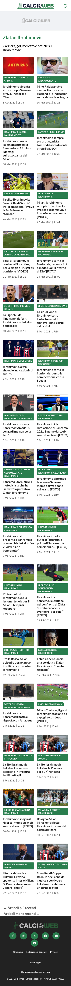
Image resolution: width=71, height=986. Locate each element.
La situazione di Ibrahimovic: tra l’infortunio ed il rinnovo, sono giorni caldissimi (50, 319)
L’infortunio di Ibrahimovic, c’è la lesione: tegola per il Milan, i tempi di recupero (16, 601)
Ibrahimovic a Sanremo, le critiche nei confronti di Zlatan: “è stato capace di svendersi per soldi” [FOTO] (52, 606)
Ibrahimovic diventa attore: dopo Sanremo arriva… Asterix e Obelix (17, 92)
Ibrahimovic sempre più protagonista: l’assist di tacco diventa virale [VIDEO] (52, 143)
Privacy (54, 951)
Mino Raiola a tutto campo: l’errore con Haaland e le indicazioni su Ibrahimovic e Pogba (52, 92)
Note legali (35, 962)
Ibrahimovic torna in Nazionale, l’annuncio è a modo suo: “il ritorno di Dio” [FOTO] (52, 266)
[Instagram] (23, 935)
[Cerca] (66, 6)
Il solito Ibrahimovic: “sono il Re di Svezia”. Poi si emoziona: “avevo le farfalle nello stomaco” (18, 207)
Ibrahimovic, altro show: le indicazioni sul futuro (18, 370)
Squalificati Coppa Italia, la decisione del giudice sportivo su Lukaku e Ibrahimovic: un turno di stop (51, 880)
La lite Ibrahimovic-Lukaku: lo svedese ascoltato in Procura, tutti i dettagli (16, 770)
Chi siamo (18, 951)
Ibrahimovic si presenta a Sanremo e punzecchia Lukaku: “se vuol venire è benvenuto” (18, 543)
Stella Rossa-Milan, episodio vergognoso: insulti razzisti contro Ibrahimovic (17, 664)
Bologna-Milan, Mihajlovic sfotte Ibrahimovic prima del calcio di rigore (51, 824)
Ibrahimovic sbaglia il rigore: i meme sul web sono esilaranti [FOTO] (18, 822)
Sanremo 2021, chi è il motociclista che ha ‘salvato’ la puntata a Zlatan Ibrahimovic (17, 487)
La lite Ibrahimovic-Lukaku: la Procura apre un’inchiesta (50, 768)
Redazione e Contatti (36, 951)
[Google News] (56, 935)
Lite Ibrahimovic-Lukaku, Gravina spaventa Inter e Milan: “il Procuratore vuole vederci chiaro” (18, 880)
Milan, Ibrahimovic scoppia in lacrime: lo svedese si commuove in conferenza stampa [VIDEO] (51, 210)
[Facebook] (12, 935)
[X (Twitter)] (34, 935)
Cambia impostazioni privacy (35, 971)
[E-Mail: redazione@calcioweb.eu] (34, 943)
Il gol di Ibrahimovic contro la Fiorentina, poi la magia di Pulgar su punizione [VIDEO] (18, 266)
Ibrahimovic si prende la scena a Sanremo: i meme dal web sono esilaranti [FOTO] (51, 484)
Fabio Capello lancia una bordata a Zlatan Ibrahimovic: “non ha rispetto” (50, 664)
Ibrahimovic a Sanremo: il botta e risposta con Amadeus (17, 716)
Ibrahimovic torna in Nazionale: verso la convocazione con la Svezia (50, 375)
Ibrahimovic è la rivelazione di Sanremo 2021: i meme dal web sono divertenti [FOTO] (52, 429)
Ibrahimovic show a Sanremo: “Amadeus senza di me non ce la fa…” (17, 429)
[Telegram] (45, 935)
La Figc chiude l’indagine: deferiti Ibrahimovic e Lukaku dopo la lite (17, 320)
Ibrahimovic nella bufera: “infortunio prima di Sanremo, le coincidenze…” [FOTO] (52, 541)
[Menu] (5, 6)
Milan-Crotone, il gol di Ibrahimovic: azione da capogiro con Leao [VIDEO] (52, 715)
